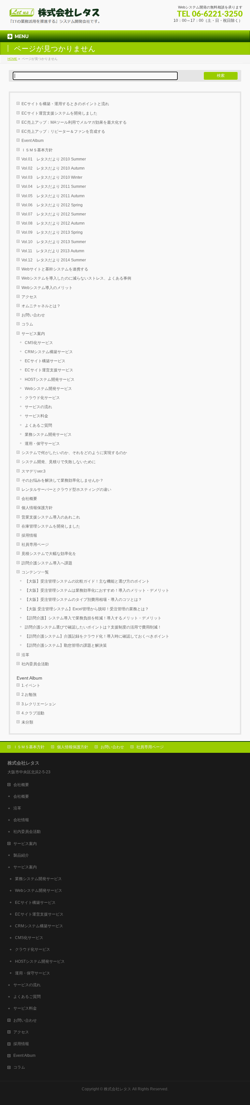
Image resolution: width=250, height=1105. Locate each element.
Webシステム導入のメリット (47, 287)
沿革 (25, 655)
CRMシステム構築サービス (49, 352)
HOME (12, 59)
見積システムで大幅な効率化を (48, 553)
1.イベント (30, 685)
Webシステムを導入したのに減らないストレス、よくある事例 (76, 278)
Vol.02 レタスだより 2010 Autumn (53, 168)
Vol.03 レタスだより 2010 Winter (51, 177)
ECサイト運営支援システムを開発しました (59, 113)
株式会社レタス (117, 1089)
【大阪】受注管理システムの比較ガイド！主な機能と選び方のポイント (87, 581)
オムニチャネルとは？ (41, 306)
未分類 (27, 722)
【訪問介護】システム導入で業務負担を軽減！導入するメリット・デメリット (93, 618)
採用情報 (29, 535)
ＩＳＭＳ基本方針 (37, 150)
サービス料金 (36, 416)
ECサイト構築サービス (45, 361)
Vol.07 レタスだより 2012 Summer (53, 214)
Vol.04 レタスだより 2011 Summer (53, 186)
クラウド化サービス (42, 397)
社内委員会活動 (35, 664)
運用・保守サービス (42, 443)
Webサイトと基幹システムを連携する (54, 269)
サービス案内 (33, 333)
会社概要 (29, 498)
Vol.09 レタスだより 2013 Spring (52, 232)
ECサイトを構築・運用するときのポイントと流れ (65, 104)
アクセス (29, 297)
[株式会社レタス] (54, 18)
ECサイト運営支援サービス (49, 370)
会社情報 (21, 820)
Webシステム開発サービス (48, 388)
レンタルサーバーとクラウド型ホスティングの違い (66, 489)
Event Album (32, 140)
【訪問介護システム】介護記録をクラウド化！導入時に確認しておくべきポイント (97, 636)
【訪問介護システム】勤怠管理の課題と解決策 (66, 645)
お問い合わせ (33, 315)
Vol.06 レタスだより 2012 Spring (52, 205)
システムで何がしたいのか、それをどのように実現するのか (74, 452)
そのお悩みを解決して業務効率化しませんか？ (62, 480)
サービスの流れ (38, 407)
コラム (27, 324)
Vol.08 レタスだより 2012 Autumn (53, 223)
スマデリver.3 (33, 471)
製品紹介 (21, 855)
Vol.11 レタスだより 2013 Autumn (52, 251)
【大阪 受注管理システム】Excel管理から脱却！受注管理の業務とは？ (87, 609)
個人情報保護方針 (37, 507)
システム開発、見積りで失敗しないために (58, 462)
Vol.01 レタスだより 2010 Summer (53, 159)
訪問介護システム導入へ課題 (46, 563)
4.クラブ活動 (32, 713)
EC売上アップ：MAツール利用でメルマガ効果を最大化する (74, 122)
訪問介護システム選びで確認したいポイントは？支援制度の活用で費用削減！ (93, 627)
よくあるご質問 (38, 425)
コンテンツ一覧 (35, 572)
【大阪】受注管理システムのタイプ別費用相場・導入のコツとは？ (83, 599)
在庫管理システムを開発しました (50, 526)
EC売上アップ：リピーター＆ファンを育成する (63, 131)
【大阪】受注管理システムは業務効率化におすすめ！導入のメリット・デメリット (97, 590)
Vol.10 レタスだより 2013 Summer (53, 242)
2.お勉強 (28, 694)
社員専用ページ (35, 544)
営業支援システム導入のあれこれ (50, 517)
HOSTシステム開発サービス (50, 379)
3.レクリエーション (38, 704)
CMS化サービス (39, 342)
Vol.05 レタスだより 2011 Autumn (53, 196)
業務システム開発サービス (48, 434)
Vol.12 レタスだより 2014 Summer (53, 260)
